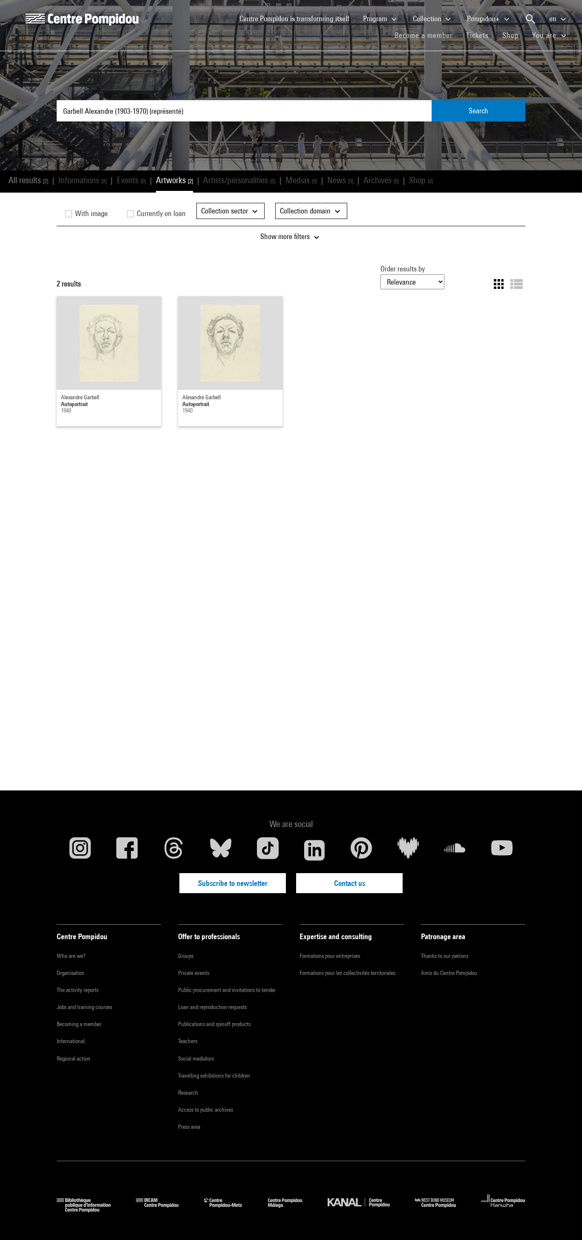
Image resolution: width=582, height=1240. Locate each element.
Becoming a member (79, 1024)
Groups (185, 955)
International (71, 1041)
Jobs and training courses (84, 1007)
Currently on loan (160, 213)
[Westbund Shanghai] (442, 1209)
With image (90, 213)
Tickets (477, 35)
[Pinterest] (361, 850)
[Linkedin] (314, 850)
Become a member (427, 35)
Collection (428, 18)
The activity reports (77, 989)
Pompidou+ (484, 18)
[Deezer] (408, 850)
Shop (513, 35)
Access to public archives (205, 1109)
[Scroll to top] (561, 1219)
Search (478, 110)
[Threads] (173, 850)
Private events (193, 972)
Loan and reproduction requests (212, 1007)
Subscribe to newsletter (233, 883)
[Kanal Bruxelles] (365, 1209)
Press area (189, 1126)
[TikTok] (267, 850)
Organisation (70, 972)
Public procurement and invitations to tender (227, 989)
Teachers (187, 1041)
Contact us (349, 883)
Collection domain (306, 210)
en (553, 18)
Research (188, 1092)
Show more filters (285, 236)
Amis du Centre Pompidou (449, 972)
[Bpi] (90, 1209)
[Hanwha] (503, 1209)
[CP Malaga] (291, 1209)
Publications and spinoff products (214, 1024)
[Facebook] (127, 850)
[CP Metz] (229, 1209)
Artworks (174, 180)
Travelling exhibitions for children (214, 1075)
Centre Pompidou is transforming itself (297, 18)
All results (28, 180)
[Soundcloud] (455, 850)
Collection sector (225, 210)
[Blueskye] (220, 850)
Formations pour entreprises (330, 955)
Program (376, 18)
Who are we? (71, 955)
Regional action (73, 1058)
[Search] (530, 19)
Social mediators (196, 1058)
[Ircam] (163, 1209)
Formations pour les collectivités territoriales (347, 972)
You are (545, 35)
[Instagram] (80, 850)
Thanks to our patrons (444, 955)
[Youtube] (501, 850)
